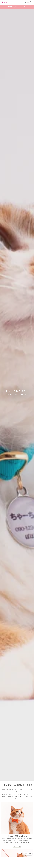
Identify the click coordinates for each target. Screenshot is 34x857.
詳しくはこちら (17, 846)
